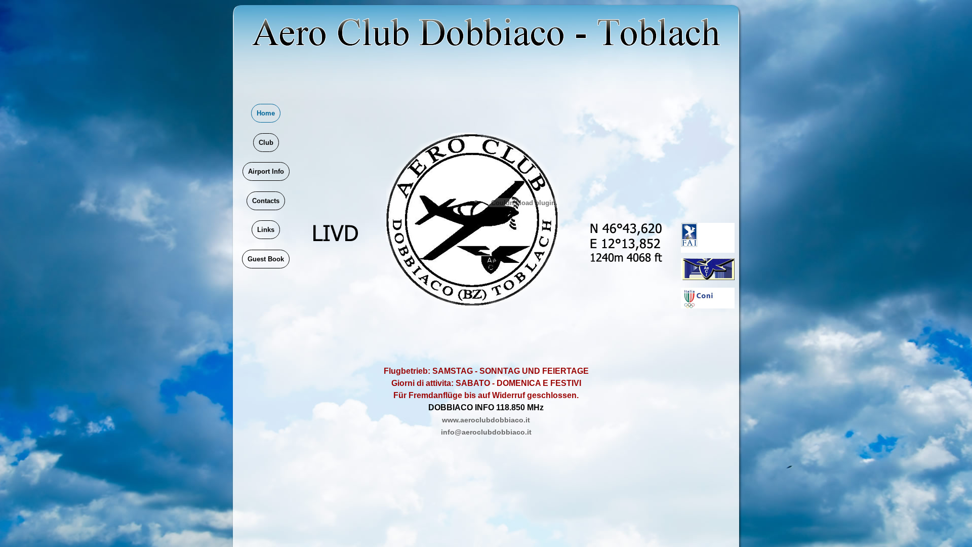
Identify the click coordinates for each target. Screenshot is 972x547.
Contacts (265, 201)
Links (265, 229)
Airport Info (266, 171)
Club (266, 142)
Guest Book (266, 259)
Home (266, 113)
